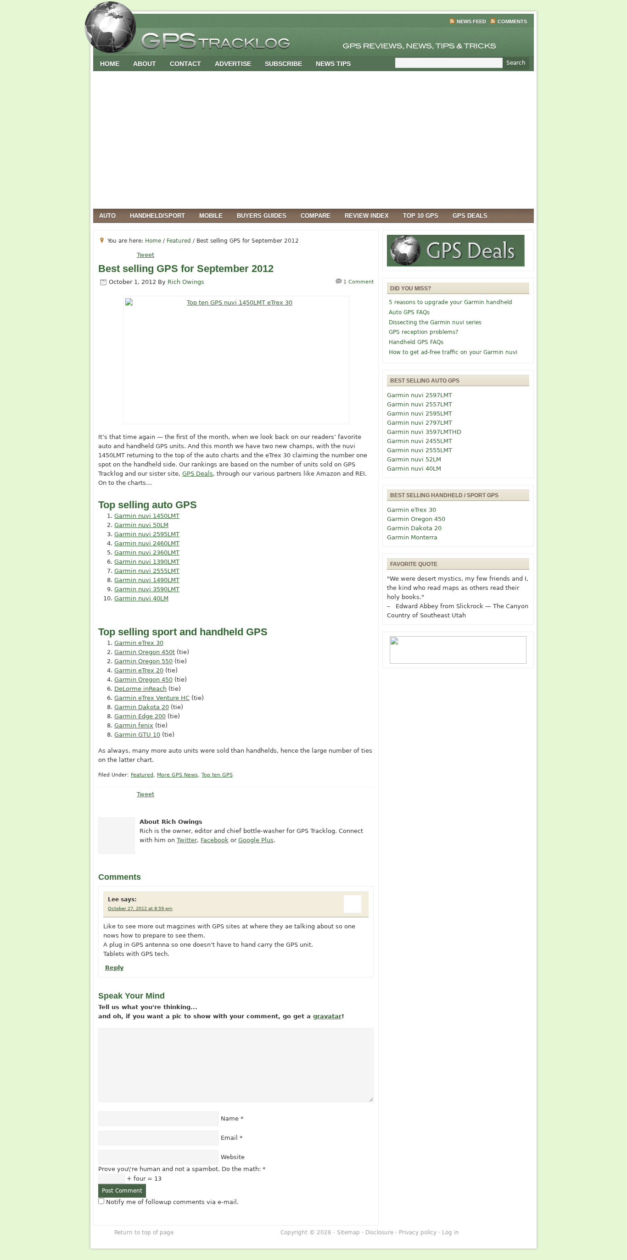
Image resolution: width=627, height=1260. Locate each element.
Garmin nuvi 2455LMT (419, 441)
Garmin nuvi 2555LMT (146, 570)
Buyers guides (261, 215)
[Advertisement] (313, 140)
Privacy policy (418, 1232)
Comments (512, 21)
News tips (333, 63)
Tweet (145, 254)
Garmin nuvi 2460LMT (146, 543)
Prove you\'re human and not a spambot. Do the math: (182, 1169)
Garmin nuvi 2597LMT (419, 395)
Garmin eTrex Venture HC (152, 697)
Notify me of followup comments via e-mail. (172, 1202)
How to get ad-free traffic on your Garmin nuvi (453, 352)
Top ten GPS (217, 775)
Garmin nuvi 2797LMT (419, 422)
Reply (114, 967)
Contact (185, 63)
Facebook (215, 840)
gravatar (327, 1016)
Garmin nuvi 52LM (414, 459)
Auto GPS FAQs (409, 312)
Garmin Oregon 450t (144, 652)
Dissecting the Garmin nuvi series (435, 322)
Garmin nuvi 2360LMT (146, 552)
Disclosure (379, 1232)
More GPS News (177, 775)
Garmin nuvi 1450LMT (146, 515)
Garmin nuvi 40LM (141, 598)
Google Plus (256, 840)
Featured (142, 775)
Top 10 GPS (420, 215)
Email (229, 1137)
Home (109, 63)
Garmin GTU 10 (137, 734)
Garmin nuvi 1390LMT (146, 561)
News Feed (471, 21)
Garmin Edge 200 (140, 716)
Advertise (233, 63)
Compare (315, 215)
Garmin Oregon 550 (143, 661)
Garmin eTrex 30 (138, 642)
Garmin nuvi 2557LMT (419, 404)
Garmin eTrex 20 (138, 670)
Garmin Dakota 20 (141, 707)
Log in (450, 1232)
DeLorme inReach (140, 688)
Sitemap (348, 1232)
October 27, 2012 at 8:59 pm (140, 908)
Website (233, 1157)
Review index (367, 215)
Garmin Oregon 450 (143, 679)
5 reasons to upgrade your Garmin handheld (450, 302)
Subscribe (283, 63)
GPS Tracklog (313, 39)
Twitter (187, 840)
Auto (107, 215)
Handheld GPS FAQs (416, 342)
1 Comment (358, 282)
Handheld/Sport (157, 215)
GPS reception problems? (423, 332)
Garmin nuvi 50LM (141, 525)
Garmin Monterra (412, 537)
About (144, 63)
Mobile (211, 215)
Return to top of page (144, 1232)
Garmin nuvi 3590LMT (146, 589)
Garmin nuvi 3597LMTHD (424, 431)
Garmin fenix (133, 725)
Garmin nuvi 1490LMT (146, 580)
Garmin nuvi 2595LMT (146, 534)
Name (230, 1118)
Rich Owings (186, 281)
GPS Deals (470, 215)
